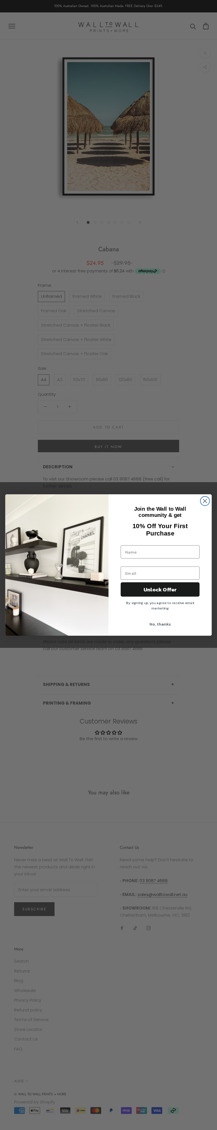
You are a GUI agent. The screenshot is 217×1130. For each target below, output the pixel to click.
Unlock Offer (160, 589)
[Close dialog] (205, 501)
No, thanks (160, 624)
